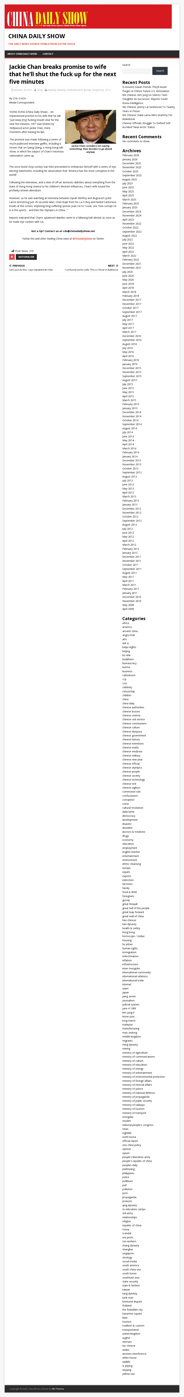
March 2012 (129, 544)
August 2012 (129, 524)
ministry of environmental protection (143, 1076)
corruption (128, 799)
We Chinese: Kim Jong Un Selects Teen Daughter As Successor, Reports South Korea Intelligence (145, 99)
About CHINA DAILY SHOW (22, 53)
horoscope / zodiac (133, 936)
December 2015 (131, 368)
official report (130, 1141)
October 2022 (130, 227)
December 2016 (131, 336)
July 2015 (127, 384)
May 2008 (128, 605)
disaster (127, 824)
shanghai (127, 1249)
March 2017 (129, 332)
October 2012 (130, 516)
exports (126, 876)
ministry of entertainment (137, 1072)
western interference (134, 1353)
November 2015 (131, 372)
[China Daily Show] (88, 26)
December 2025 (131, 163)
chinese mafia (130, 747)
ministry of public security (137, 1100)
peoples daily (129, 1165)
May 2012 (128, 536)
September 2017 (132, 312)
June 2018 (128, 283)
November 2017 (131, 304)
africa (125, 623)
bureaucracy (129, 663)
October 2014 (130, 420)
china (125, 699)
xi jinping (127, 1365)
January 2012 (129, 552)
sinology (127, 1257)
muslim (126, 1120)
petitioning (128, 1169)
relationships (129, 1217)
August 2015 (129, 380)
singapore (128, 1253)
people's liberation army (136, 1157)
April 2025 (128, 195)
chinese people (131, 771)
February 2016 (130, 360)
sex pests (127, 1237)
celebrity (61, 89)
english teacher (131, 852)
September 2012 (132, 520)
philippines (128, 1173)
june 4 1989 (129, 1008)
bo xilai (126, 655)
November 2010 (131, 601)
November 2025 (131, 167)
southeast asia (130, 1277)
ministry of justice (132, 1088)
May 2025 (128, 191)
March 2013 (129, 496)
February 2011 (130, 588)
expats (126, 872)
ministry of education (134, 1064)
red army (127, 1213)
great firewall (129, 904)
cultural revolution (132, 807)
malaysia (127, 1024)
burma (126, 667)
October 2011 (130, 564)
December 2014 (131, 412)
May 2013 (128, 488)
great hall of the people (136, 908)
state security (130, 1281)
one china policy (131, 1145)
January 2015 (129, 408)
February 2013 (130, 500)
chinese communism (134, 723)
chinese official (131, 763)
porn (125, 1193)
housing (127, 940)
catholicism (128, 675)
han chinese (129, 920)
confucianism (130, 795)
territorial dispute (132, 1301)
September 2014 (132, 424)
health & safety (131, 928)
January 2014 (129, 456)
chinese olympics (132, 767)
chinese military (131, 755)
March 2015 (129, 400)
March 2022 (129, 255)
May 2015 (128, 392)
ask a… (126, 643)
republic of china (131, 1225)
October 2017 (130, 307)
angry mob (128, 635)
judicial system (130, 1004)
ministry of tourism (133, 1108)
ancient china (130, 631)
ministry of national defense (138, 1093)
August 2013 (129, 476)
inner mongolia (131, 968)
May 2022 (128, 247)
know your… (129, 1016)
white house (129, 1357)
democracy (128, 815)
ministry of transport (134, 1113)
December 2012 (131, 508)
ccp (124, 679)
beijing (52, 89)
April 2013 (128, 492)
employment (129, 848)
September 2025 (132, 175)
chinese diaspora (132, 731)
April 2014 (128, 444)
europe (126, 868)
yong (39, 89)
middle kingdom (131, 1036)
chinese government (134, 735)
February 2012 (130, 548)
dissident (127, 827)
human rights (130, 948)
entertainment (75, 89)
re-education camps (134, 1209)
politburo (127, 1181)
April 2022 (128, 251)
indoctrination (130, 956)
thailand (127, 1305)
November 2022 (131, 223)
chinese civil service (133, 719)
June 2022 (128, 243)
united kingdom (131, 1333)
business (127, 671)
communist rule (131, 791)
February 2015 (130, 404)
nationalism (26, 256)
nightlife (127, 1133)
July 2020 (127, 271)
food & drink (129, 892)
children (126, 695)
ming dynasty (130, 1044)
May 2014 (128, 440)
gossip (87, 89)
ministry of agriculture (135, 1052)
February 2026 (130, 155)
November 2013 (131, 464)
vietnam (127, 1341)
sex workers (129, 1241)
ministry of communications (138, 1056)
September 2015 (132, 376)
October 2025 (130, 171)
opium (126, 1153)
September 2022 (132, 231)
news (125, 1129)
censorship (128, 691)
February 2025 (130, 203)
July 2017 (127, 320)
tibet (125, 1317)
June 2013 (128, 484)
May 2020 (128, 279)
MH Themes (58, 1388)
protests (127, 1201)
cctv (124, 683)
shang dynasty (130, 1245)
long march (128, 1020)
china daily (128, 703)
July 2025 (127, 183)
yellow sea (128, 1373)
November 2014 (131, 416)
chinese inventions (133, 743)
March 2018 (129, 292)
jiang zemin (129, 996)
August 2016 (129, 344)
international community (136, 972)
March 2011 (129, 585)
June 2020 (128, 275)
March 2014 (129, 448)
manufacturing (130, 1028)
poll (124, 1185)
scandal (126, 1233)
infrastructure (130, 964)
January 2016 (129, 364)
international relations (135, 976)
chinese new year (132, 759)
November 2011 (131, 560)
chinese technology (133, 779)
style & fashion (131, 1285)
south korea (129, 1273)
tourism (126, 1321)
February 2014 (130, 452)
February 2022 (130, 259)
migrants (127, 1040)
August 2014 (129, 428)
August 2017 (129, 316)
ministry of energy (132, 1068)
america (127, 627)
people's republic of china (137, 1161)
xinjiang (126, 1370)
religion (126, 1221)
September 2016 (132, 340)
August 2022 (129, 235)
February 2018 (130, 295)
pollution (127, 1189)
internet (126, 984)
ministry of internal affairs (137, 1084)
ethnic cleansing (131, 864)
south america (130, 1265)
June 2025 (128, 187)
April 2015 (128, 396)
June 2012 (128, 532)
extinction (128, 880)
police (125, 1177)
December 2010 (131, 597)
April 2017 (128, 328)
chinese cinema (131, 715)
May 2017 (128, 324)
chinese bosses (131, 711)
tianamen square (132, 1313)
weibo (125, 1349)
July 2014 (127, 432)
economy (127, 839)
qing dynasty (129, 1205)
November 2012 (131, 512)
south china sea (131, 1269)
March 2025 (129, 199)
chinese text (129, 783)
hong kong (98, 89)
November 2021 (131, 267)
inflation (127, 960)
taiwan (126, 1289)
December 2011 (131, 556)
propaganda (129, 1197)
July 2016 (127, 348)
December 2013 (131, 460)
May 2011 (128, 576)
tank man (127, 1297)
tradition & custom (133, 1325)
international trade (133, 980)
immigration (129, 952)
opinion (126, 1149)
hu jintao (127, 944)
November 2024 (131, 215)
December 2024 (131, 211)
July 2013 (127, 480)
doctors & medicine (133, 831)
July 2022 (127, 239)
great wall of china (133, 916)
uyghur (126, 1337)
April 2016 (128, 356)
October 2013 (130, 468)
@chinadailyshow (82, 238)
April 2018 (128, 287)
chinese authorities (133, 707)
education (128, 843)
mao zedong (129, 1032)
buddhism (128, 659)
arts (124, 639)
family (125, 888)
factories (127, 884)
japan (125, 992)
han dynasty (129, 924)
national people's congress (137, 1125)
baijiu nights (129, 647)
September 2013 (132, 472)
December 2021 (131, 263)
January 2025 (129, 207)
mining (126, 1048)
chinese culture (131, 727)
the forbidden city (132, 1309)
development (130, 819)
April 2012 (128, 540)
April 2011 (128, 581)
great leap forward (133, 912)
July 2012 (127, 528)
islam (125, 988)
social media (129, 1261)
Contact (48, 53)
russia (125, 1229)
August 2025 (129, 179)
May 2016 (128, 352)
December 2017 (131, 299)
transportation (130, 1329)
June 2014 (128, 436)
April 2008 (128, 609)
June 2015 (128, 388)
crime (125, 803)
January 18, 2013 (23, 89)
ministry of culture (132, 1060)
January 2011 (129, 593)
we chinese (128, 1345)
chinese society (131, 775)
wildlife (126, 1361)
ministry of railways (133, 1105)
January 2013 (129, 504)
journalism (128, 1000)
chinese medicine (132, 751)
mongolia (127, 1117)
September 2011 (132, 569)
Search (126, 65)
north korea (129, 1137)
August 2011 (129, 573)
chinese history (131, 739)
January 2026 (129, 159)
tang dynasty (129, 1293)
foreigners (128, 896)
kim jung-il (128, 1012)
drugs (125, 836)
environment (129, 860)
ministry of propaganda (136, 1096)
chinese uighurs (131, 787)
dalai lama (128, 811)
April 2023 (128, 219)
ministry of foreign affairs (137, 1080)
